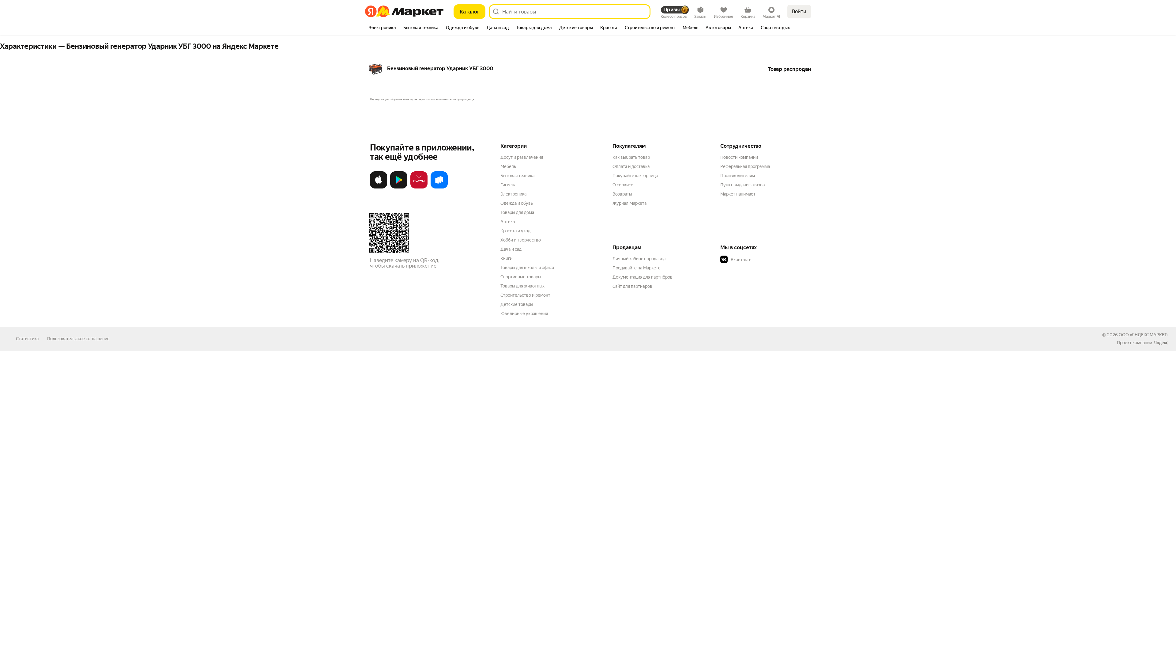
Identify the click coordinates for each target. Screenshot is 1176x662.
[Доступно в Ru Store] (439, 187)
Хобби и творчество (520, 240)
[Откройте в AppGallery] (419, 187)
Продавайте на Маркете (636, 267)
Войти (799, 11)
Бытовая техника (517, 175)
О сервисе (622, 184)
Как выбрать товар (631, 157)
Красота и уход (515, 230)
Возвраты (622, 194)
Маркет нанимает (738, 194)
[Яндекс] (1161, 342)
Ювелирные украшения (524, 313)
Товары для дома (517, 212)
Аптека (507, 221)
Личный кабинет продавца (638, 258)
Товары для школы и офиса (527, 267)
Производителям (737, 175)
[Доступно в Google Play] (398, 187)
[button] (763, 260)
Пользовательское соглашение (78, 338)
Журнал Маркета (629, 203)
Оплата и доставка (631, 166)
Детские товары (516, 304)
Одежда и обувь (516, 203)
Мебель (508, 166)
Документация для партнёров (642, 277)
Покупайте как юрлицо (635, 175)
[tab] (382, 28)
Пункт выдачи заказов (742, 184)
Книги (506, 258)
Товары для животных (522, 285)
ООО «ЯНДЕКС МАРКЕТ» (1144, 334)
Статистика (27, 338)
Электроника (513, 194)
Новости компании (739, 157)
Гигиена (508, 184)
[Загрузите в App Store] (378, 187)
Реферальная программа (745, 166)
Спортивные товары (520, 276)
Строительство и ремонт (525, 295)
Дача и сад (511, 249)
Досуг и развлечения (521, 157)
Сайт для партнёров (632, 286)
